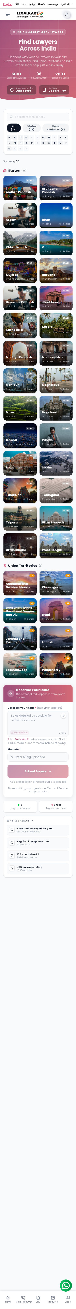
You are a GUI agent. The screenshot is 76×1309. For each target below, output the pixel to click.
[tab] (8, 1299)
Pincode (13, 749)
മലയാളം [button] (53, 4)
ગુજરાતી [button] (65, 4)
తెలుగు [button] (41, 4)
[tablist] (38, 1299)
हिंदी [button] (17, 4)
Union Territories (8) (56, 128)
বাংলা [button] (24, 4)
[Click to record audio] (63, 716)
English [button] (7, 4)
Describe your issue (34, 707)
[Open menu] (7, 14)
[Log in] (66, 14)
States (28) (31, 128)
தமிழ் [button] (32, 4)
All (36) (14, 128)
